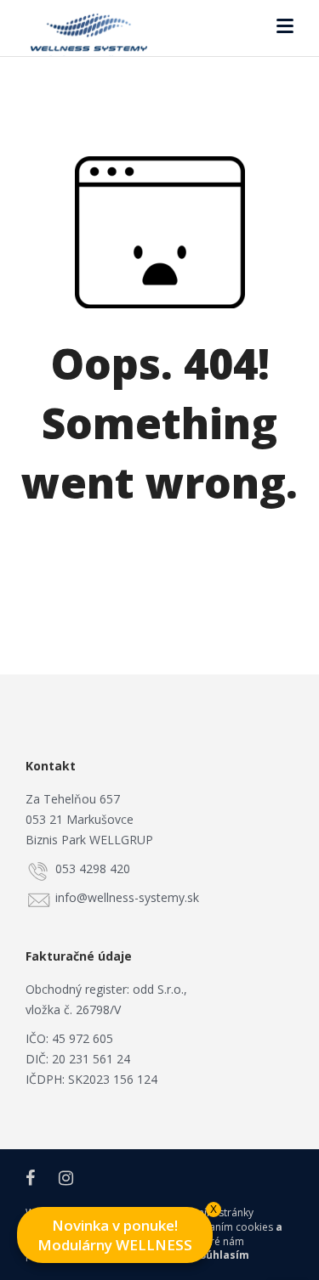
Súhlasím (224, 1255)
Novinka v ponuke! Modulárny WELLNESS (125, 1231)
